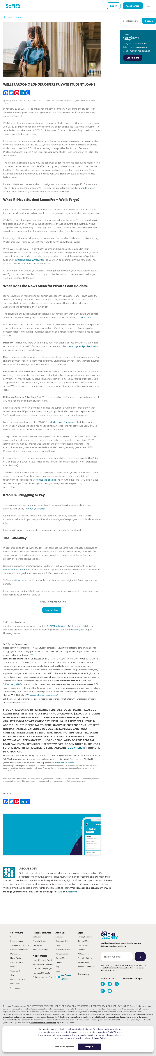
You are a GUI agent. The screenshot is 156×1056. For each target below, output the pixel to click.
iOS (60, 891)
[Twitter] (117, 984)
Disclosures (83, 945)
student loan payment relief (30, 259)
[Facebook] (103, 984)
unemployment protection (81, 346)
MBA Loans (15, 983)
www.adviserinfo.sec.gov (63, 763)
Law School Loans (17, 979)
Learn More (51, 609)
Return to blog (14, 17)
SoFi (7, 100)
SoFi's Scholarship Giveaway (44, 977)
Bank (12, 937)
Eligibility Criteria (85, 958)
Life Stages (37, 945)
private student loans (14, 569)
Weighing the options (44, 479)
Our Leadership (61, 941)
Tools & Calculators (40, 949)
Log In (113, 5)
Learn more (132, 57)
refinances (18, 580)
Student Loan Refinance (19, 945)
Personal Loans (16, 941)
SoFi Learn (37, 937)
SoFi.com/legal (77, 629)
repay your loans (36, 508)
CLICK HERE (75, 747)
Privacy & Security (85, 937)
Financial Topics (39, 941)
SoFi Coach (15, 988)
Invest (12, 966)
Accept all (89, 1046)
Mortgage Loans (16, 954)
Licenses (81, 949)
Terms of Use (83, 941)
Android (72, 891)
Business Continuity (86, 966)
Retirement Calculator (42, 973)
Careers (58, 962)
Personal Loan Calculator (43, 964)
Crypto (13, 975)
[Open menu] (148, 5)
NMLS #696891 (59, 626)
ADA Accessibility (85, 962)
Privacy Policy (135, 968)
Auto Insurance (16, 962)
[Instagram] (103, 991)
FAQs (32, 655)
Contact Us (60, 958)
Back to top (83, 974)
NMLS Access (83, 954)
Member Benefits (62, 954)
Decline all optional (64, 1046)
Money (27, 100)
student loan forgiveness (63, 422)
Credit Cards (15, 971)
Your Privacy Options (66, 977)
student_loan (36, 100)
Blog (57, 966)
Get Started (133, 5)
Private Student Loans (19, 949)
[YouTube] (110, 991)
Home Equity (15, 958)
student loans (84, 317)
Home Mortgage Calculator (44, 960)
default (83, 187)
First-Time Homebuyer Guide (44, 969)
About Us (59, 937)
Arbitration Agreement (110, 970)
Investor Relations (62, 949)
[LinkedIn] (110, 984)
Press (57, 945)
